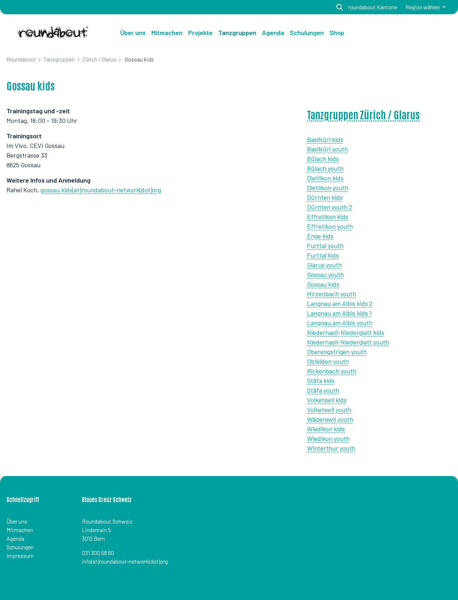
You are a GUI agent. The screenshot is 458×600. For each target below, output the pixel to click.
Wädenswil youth (330, 419)
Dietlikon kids (325, 178)
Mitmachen (19, 529)
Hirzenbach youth (331, 294)
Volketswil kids (327, 400)
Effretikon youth (330, 226)
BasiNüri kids (325, 139)
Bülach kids (323, 159)
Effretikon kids (327, 216)
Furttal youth (325, 245)
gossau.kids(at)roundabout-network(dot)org (100, 190)
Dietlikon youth (327, 188)
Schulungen (20, 547)
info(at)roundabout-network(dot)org (125, 561)
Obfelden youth (328, 361)
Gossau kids (323, 284)
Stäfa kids (321, 381)
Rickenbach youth (331, 371)
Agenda (15, 538)
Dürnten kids (325, 197)
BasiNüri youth (327, 149)
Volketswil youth (329, 409)
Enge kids (320, 236)
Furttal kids (323, 255)
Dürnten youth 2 (329, 207)
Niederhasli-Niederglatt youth (348, 342)
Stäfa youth (323, 390)
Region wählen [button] (423, 7)
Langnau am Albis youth (339, 323)
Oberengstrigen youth (337, 352)
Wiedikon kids (326, 429)
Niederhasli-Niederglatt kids (345, 332)
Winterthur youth (331, 448)
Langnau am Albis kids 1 (339, 313)
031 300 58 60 (98, 552)
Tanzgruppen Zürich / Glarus (363, 114)
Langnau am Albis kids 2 (339, 303)
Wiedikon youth (328, 438)
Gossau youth (325, 274)
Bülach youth (325, 168)
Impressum (20, 555)
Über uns (133, 32)
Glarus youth (324, 265)
